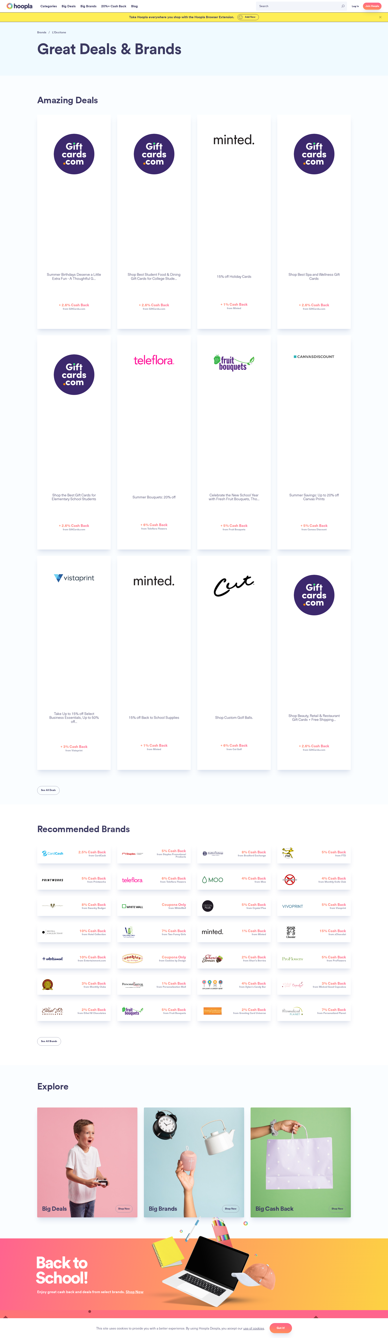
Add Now (249, 17)
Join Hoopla (372, 6)
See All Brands (49, 1041)
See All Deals (48, 790)
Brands (41, 32)
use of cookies (253, 1328)
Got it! (281, 1328)
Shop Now (134, 1291)
